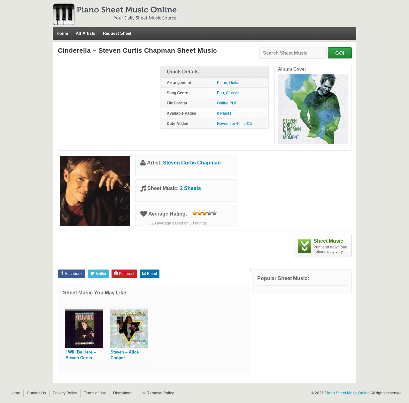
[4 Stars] (209, 213)
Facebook (73, 273)
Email (151, 273)
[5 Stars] (214, 213)
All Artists (85, 33)
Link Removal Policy (156, 393)
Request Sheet (117, 33)
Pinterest (126, 273)
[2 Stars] (199, 213)
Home (62, 33)
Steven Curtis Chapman (192, 162)
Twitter (100, 273)
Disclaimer (122, 393)
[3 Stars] (204, 213)
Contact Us (36, 393)
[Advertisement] (106, 106)
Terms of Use (95, 393)
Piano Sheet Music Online (347, 393)
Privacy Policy (65, 393)
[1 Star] (194, 213)
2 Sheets (190, 188)
